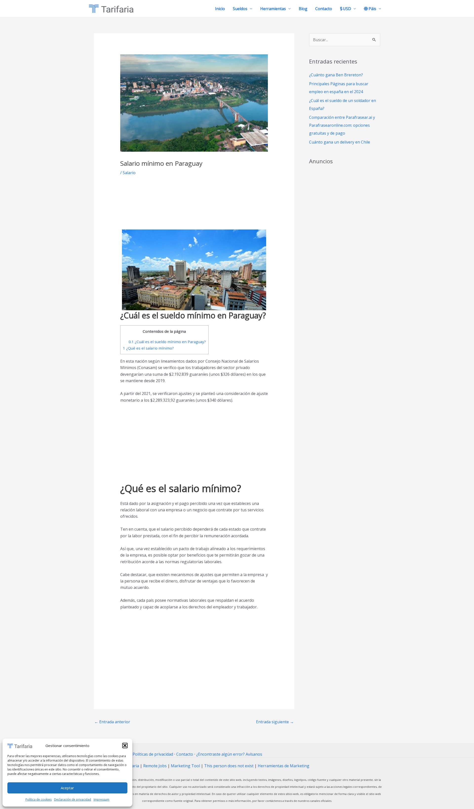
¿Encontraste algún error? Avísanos (229, 754)
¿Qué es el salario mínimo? (148, 348)
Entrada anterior (112, 722)
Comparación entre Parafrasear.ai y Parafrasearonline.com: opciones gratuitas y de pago (342, 125)
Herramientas (273, 8)
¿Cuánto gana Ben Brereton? (336, 75)
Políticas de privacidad (153, 754)
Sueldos (240, 8)
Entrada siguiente (275, 722)
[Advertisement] (194, 206)
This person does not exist (229, 765)
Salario (129, 172)
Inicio (220, 8)
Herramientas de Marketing (283, 765)
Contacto (323, 8)
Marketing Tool (185, 765)
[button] (124, 745)
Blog (303, 8)
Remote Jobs (155, 765)
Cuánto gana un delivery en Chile (339, 142)
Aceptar (67, 787)
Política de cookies (38, 799)
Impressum (101, 799)
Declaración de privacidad (72, 799)
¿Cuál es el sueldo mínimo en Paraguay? (167, 341)
